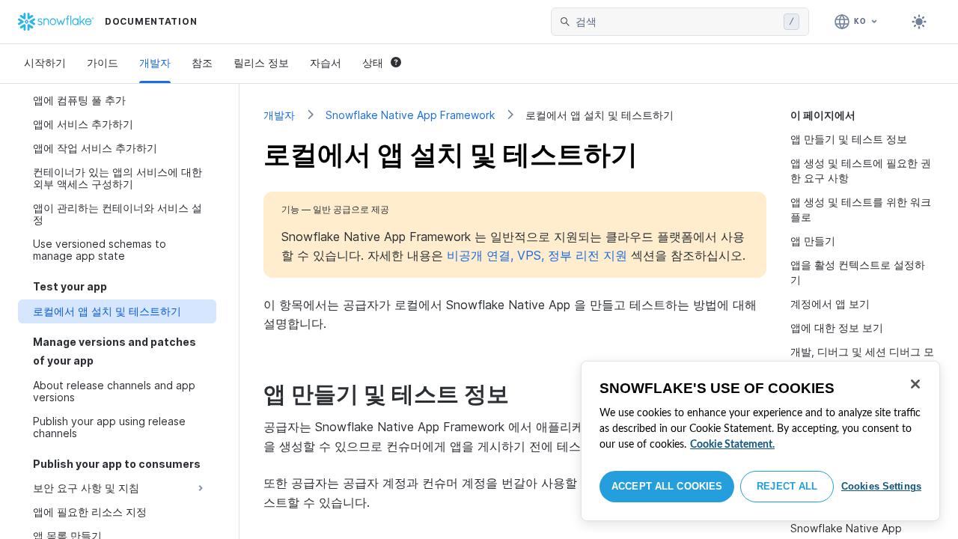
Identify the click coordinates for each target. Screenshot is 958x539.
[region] (760, 441)
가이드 (102, 62)
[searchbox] (677, 21)
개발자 (155, 62)
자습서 (325, 62)
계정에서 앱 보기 (830, 303)
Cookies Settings (881, 486)
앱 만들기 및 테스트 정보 (848, 139)
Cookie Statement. (732, 444)
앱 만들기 (812, 240)
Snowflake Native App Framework (410, 115)
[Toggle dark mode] (919, 22)
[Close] (915, 384)
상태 (372, 62)
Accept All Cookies (666, 486)
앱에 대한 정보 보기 (836, 327)
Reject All (787, 486)
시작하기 (45, 62)
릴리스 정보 (261, 62)
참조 (202, 62)
